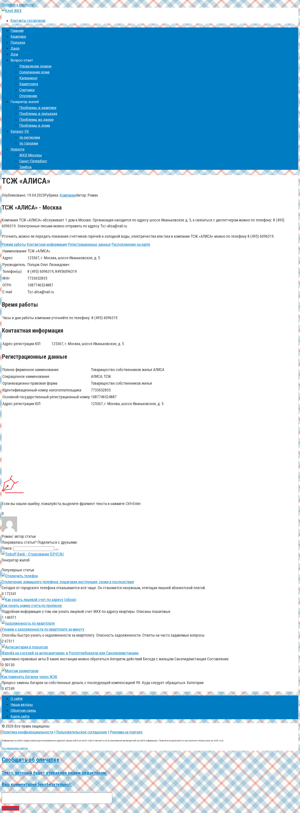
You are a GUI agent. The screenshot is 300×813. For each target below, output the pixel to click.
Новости (17, 149)
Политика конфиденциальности (27, 732)
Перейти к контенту (18, 4)
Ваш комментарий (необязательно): (37, 784)
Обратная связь (23, 710)
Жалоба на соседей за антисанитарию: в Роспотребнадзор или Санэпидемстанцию (70, 653)
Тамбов (25, 167)
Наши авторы (22, 705)
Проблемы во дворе (36, 120)
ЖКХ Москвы (30, 155)
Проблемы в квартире (37, 108)
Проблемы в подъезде (38, 114)
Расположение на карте (131, 244)
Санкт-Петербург (33, 161)
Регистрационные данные (89, 244)
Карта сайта (20, 716)
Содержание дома (34, 72)
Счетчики (26, 90)
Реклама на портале (126, 732)
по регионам (29, 137)
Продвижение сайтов (15, 748)
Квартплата (28, 84)
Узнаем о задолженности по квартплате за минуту (43, 629)
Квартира (18, 36)
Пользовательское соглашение (81, 732)
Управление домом (35, 66)
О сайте (17, 699)
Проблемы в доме (34, 125)
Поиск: (7, 548)
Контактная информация (47, 244)
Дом (14, 54)
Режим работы (14, 244)
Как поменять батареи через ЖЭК (29, 676)
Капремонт (28, 78)
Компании (68, 195)
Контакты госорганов (28, 20)
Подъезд (18, 42)
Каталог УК (20, 131)
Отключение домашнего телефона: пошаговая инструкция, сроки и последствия (68, 581)
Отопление (28, 96)
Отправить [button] (10, 808)
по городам (28, 143)
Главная (17, 31)
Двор (15, 48)
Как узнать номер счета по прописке (32, 605)
